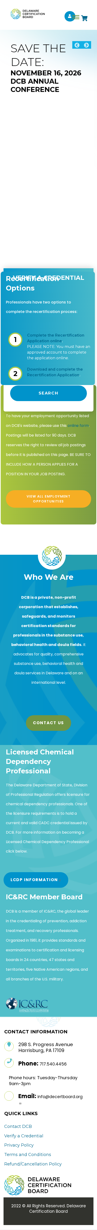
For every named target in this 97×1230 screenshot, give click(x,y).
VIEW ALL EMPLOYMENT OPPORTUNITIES (49, 499)
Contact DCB (18, 1126)
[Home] (26, 14)
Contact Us (48, 723)
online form (78, 425)
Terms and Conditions (27, 1154)
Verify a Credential (23, 1136)
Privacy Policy (19, 1145)
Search (48, 393)
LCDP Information (34, 880)
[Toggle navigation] (75, 17)
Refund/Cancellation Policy (33, 1164)
